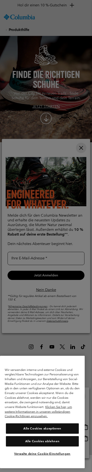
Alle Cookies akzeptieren (42, 428)
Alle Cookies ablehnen (42, 441)
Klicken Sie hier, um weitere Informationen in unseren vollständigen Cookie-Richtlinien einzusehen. (38, 411)
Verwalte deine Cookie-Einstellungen (42, 454)
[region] (42, 412)
